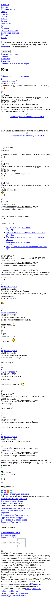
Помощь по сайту (9, 535)
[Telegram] (11, 491)
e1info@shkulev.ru (33, 589)
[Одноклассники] (8, 491)
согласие (5, 47)
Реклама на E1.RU (9, 537)
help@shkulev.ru (22, 593)
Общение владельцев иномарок (15, 63)
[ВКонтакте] (2, 491)
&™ (9, 81)
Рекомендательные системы (13, 596)
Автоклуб (5, 59)
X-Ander (5, 448)
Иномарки (5, 61)
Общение (5, 56)
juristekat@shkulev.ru (10, 591)
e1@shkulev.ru (35, 584)
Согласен (6, 51)
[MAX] (5, 491)
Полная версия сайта (10, 532)
